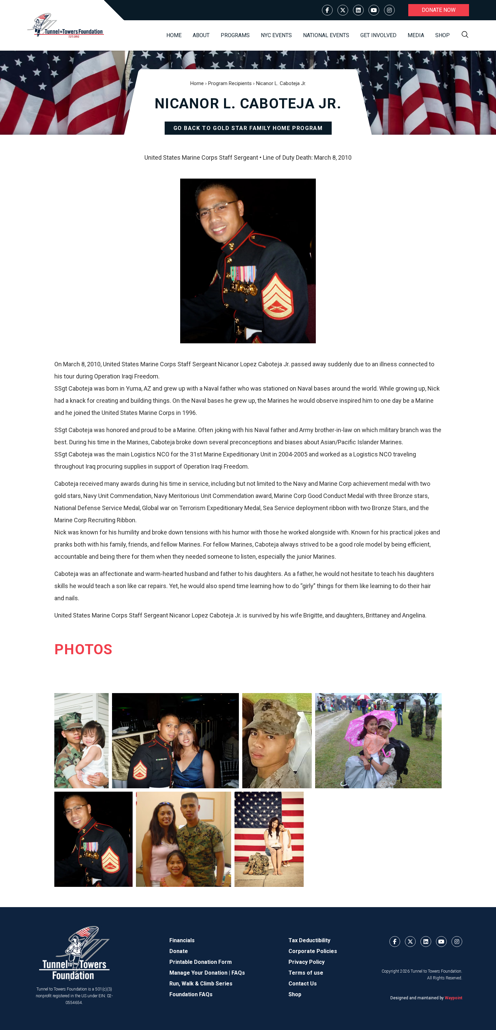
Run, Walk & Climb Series (200, 983)
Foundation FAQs (191, 994)
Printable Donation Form (200, 962)
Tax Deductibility (309, 940)
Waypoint (453, 998)
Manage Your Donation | (200, 973)
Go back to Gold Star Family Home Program (248, 128)
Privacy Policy (306, 962)
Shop (442, 35)
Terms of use (305, 973)
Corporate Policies (312, 951)
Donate (178, 951)
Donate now (439, 10)
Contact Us (302, 983)
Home (174, 35)
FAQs (238, 973)
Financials (182, 940)
